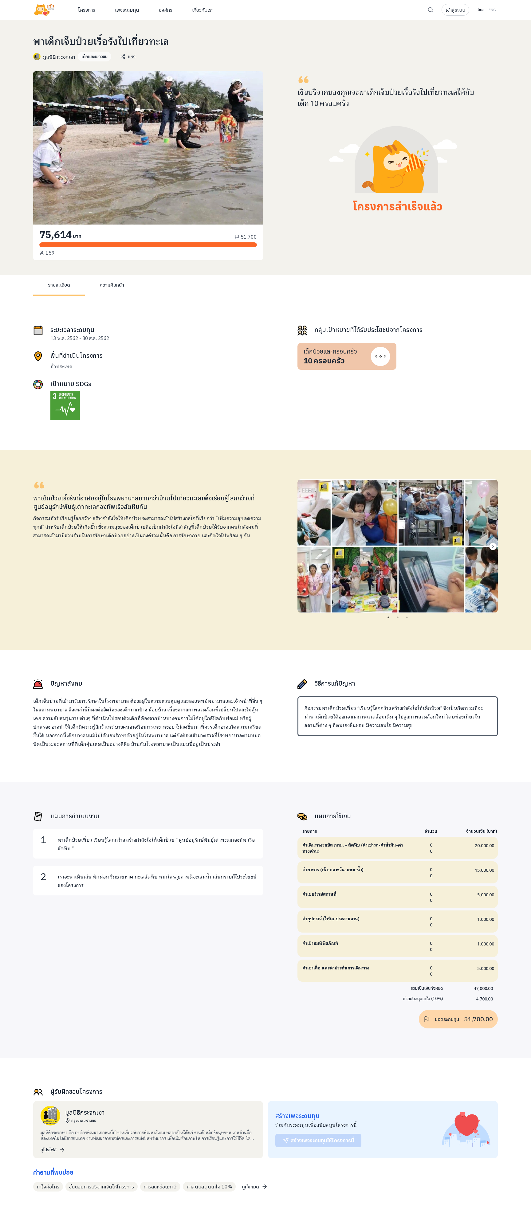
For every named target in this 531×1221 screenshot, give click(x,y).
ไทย (480, 9)
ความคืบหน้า (112, 285)
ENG (492, 9)
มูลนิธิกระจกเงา (59, 56)
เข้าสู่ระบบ (455, 10)
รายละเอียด (59, 285)
